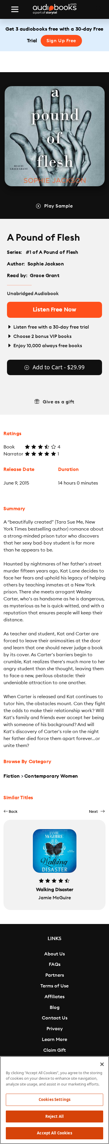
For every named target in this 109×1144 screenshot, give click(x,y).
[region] (54, 1100)
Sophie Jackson (46, 264)
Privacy (55, 1028)
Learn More (54, 1039)
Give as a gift (58, 402)
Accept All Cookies (54, 1133)
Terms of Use (54, 986)
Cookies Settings (54, 1099)
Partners (54, 975)
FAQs (54, 964)
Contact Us (54, 1018)
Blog (55, 1007)
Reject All (54, 1116)
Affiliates (54, 996)
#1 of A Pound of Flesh (52, 252)
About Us (54, 954)
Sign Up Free (61, 40)
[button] (10, 811)
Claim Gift (54, 1050)
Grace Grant (44, 275)
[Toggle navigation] (15, 9)
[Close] (102, 1064)
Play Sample (58, 206)
